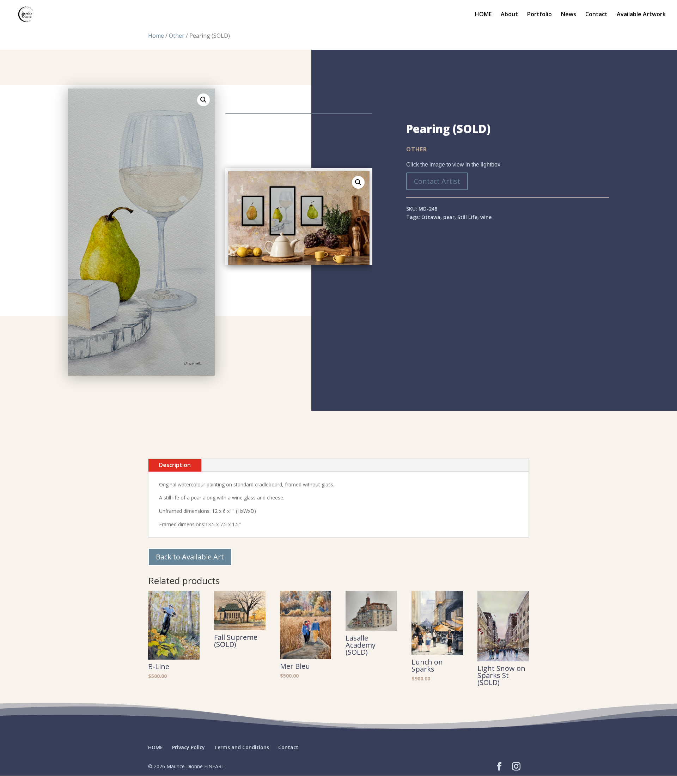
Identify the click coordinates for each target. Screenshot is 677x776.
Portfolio (539, 15)
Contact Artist (437, 181)
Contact (596, 15)
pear (449, 217)
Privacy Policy (188, 747)
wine (486, 217)
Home (156, 36)
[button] (203, 99)
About (509, 15)
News (568, 15)
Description (175, 465)
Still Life (467, 217)
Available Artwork (641, 15)
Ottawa (430, 217)
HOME (483, 15)
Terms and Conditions (241, 747)
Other (176, 36)
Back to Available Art (190, 557)
